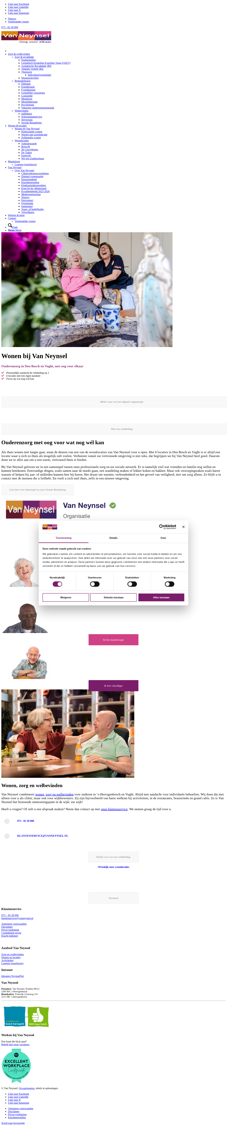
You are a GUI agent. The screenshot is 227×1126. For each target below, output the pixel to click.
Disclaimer (7, 926)
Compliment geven (11, 932)
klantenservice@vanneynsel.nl (42, 835)
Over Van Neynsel (24, 170)
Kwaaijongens (26, 1088)
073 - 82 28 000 (9, 27)
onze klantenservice (114, 809)
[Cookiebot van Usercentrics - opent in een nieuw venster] (161, 526)
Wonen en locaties (10, 957)
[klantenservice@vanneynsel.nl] (7, 836)
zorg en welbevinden (60, 794)
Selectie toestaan (113, 597)
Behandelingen (22, 80)
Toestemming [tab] (63, 537)
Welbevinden (21, 110)
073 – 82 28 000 (10, 915)
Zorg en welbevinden (12, 954)
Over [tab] (163, 537)
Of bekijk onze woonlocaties (113, 867)
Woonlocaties (22, 140)
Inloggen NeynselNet (12, 976)
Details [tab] (114, 537)
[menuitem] (117, 18)
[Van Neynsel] (26, 44)
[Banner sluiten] (183, 527)
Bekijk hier (7, 1044)
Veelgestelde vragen (18, 21)
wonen (39, 794)
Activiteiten (7, 960)
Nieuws (12, 18)
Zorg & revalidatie (24, 57)
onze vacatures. (22, 1044)
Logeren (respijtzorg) (26, 164)
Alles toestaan (161, 597)
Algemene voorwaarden (14, 923)
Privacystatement (10, 929)
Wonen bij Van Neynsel (27, 128)
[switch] (95, 584)
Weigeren (65, 597)
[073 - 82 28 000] (7, 821)
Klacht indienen (9, 935)
